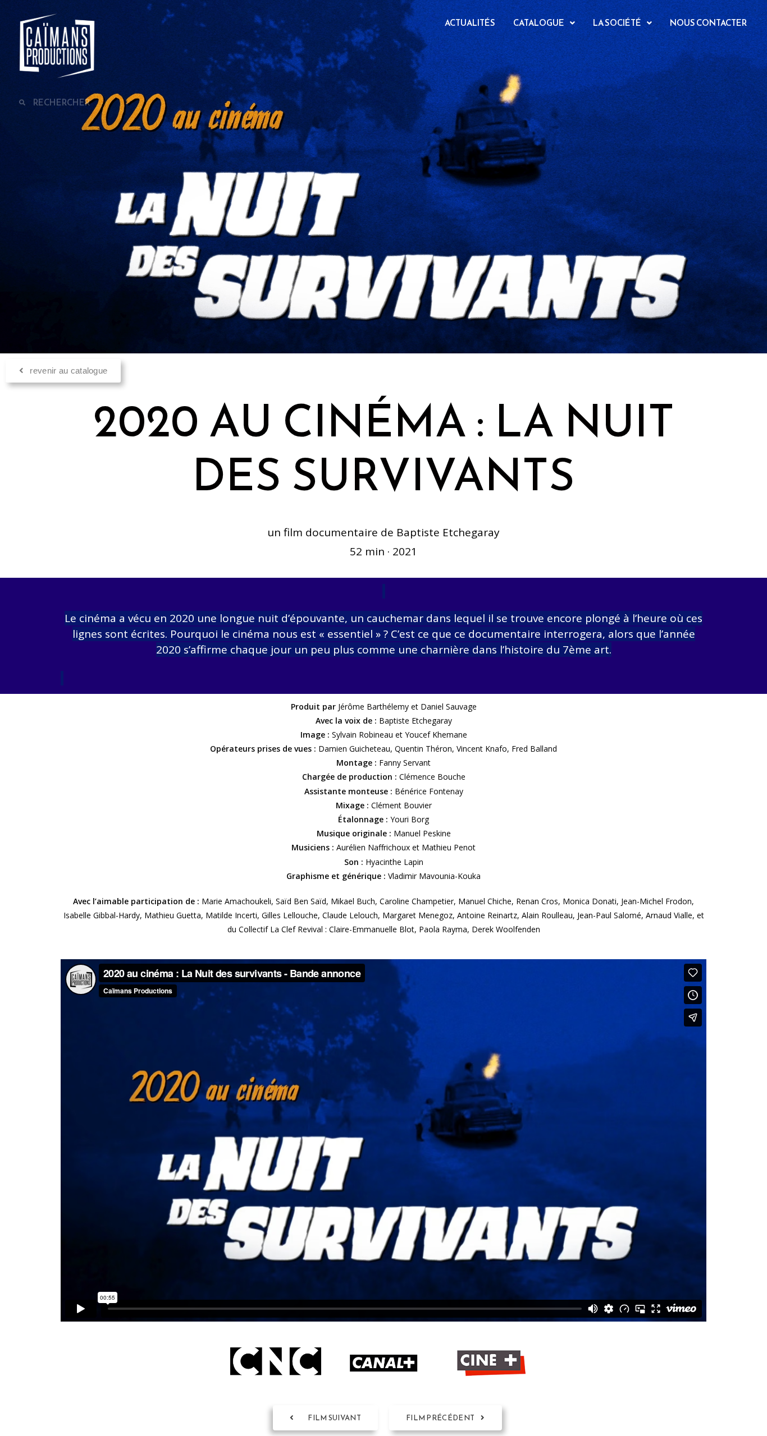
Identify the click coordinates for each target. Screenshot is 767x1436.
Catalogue (538, 22)
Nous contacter (708, 22)
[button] (544, 22)
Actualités (470, 22)
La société (617, 22)
